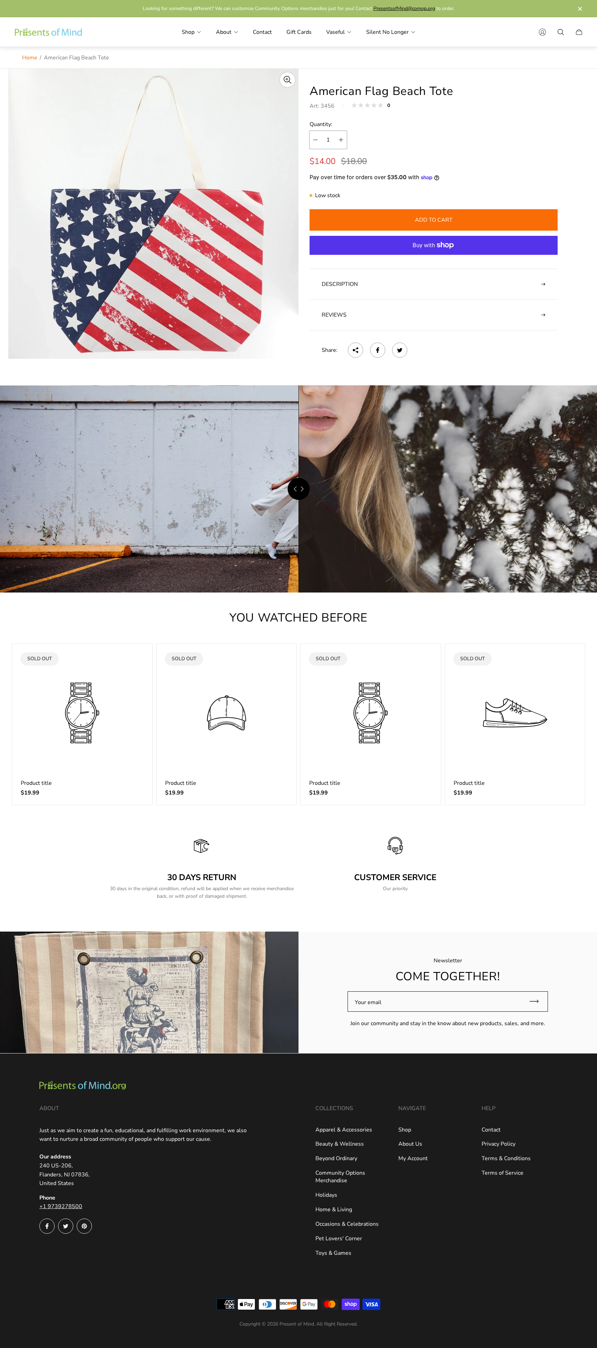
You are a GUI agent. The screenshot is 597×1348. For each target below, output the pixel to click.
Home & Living (333, 1209)
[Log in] (542, 32)
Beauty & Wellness (339, 1144)
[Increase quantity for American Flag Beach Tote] (341, 140)
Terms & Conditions (506, 1158)
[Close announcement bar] (580, 8)
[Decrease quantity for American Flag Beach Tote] (315, 140)
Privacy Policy (498, 1144)
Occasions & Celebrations (347, 1224)
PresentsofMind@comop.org (404, 8)
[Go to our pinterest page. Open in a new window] (84, 1226)
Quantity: (321, 124)
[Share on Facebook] (377, 350)
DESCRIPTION (340, 284)
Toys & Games (333, 1253)
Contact (491, 1130)
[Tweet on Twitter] (399, 350)
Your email (368, 1002)
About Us (410, 1144)
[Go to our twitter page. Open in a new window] (65, 1226)
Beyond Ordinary (336, 1158)
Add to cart (434, 220)
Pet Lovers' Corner (338, 1238)
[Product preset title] (82, 713)
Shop (404, 1130)
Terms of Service (502, 1173)
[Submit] (537, 1001)
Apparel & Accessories (343, 1130)
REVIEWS (334, 315)
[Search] (560, 32)
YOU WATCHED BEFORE (298, 618)
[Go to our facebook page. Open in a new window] (47, 1226)
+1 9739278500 (60, 1206)
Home (29, 57)
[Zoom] (287, 79)
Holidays (326, 1195)
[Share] (355, 350)
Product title (36, 783)
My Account (413, 1158)
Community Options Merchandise (340, 1176)
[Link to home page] (82, 1086)
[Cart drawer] (579, 32)
